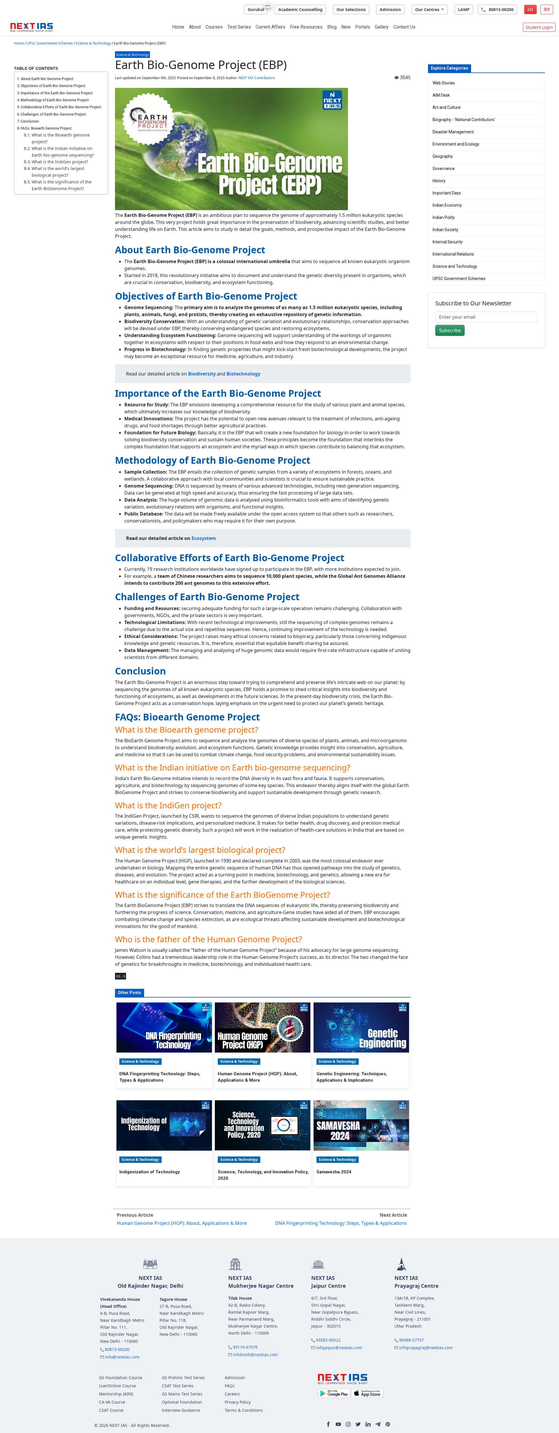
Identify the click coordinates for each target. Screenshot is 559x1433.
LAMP (464, 9)
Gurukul (256, 9)
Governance (444, 168)
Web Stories (444, 83)
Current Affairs (270, 27)
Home (178, 27)
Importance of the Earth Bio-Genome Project (57, 93)
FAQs (230, 1385)
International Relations (453, 254)
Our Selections (351, 9)
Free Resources (306, 27)
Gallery (382, 27)
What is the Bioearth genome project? (61, 138)
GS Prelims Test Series (183, 1377)
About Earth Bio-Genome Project (47, 79)
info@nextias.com (122, 1357)
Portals (362, 27)
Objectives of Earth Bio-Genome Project (53, 86)
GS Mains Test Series (182, 1394)
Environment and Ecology (456, 144)
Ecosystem (204, 538)
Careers (232, 1394)
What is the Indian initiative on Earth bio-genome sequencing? (63, 152)
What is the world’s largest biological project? (58, 172)
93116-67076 (245, 1347)
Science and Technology (455, 266)
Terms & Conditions (244, 1410)
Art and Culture (447, 107)
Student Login (539, 27)
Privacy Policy (238, 1402)
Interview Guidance (181, 1410)
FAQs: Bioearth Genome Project (46, 128)
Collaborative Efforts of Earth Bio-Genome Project (61, 107)
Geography (443, 156)
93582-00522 (328, 1340)
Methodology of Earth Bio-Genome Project (55, 100)
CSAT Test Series (178, 1385)
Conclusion (30, 121)
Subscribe (450, 330)
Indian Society (445, 229)
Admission (390, 9)
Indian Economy (447, 205)
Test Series (239, 27)
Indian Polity (444, 217)
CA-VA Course (112, 1402)
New (346, 27)
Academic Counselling (300, 9)
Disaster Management (453, 132)
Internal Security (448, 242)
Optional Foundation (182, 1402)
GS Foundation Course (120, 1377)
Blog (332, 27)
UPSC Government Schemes (50, 43)
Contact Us (404, 27)
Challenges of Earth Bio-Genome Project (53, 114)
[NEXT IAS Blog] (31, 27)
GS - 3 (120, 976)
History (439, 180)
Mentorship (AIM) (116, 1394)
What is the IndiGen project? (60, 161)
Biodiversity (202, 374)
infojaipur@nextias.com (339, 1347)
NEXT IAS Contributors (256, 77)
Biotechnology (243, 374)
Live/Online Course (117, 1385)
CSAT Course (111, 1410)
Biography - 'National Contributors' (464, 119)
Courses (214, 27)
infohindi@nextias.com (255, 1354)
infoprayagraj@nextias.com (426, 1347)
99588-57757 (411, 1340)
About (195, 27)
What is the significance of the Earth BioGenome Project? (61, 185)
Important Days (447, 193)
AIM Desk (441, 95)
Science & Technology (93, 43)
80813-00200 (117, 1349)
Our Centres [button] (428, 9)
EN (530, 9)
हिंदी (547, 9)
